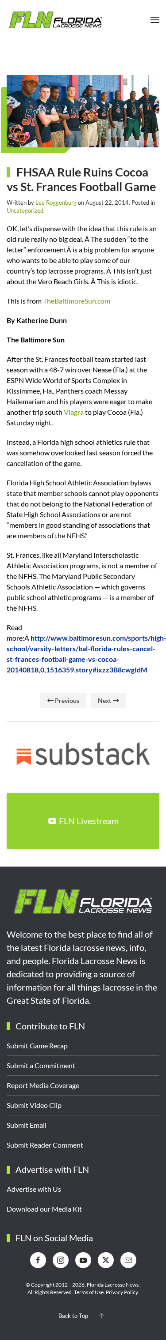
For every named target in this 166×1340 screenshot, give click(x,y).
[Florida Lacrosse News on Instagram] (61, 1260)
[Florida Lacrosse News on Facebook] (38, 1260)
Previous (67, 700)
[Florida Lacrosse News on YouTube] (83, 1260)
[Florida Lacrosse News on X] (106, 1260)
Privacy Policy (122, 1292)
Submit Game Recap (37, 1045)
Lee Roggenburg (56, 202)
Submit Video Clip (34, 1105)
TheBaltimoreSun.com (76, 301)
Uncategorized (25, 210)
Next (104, 700)
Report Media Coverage (43, 1085)
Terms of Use (89, 1292)
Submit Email (26, 1125)
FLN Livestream (89, 820)
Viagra (74, 412)
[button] (155, 20)
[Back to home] (55, 20)
